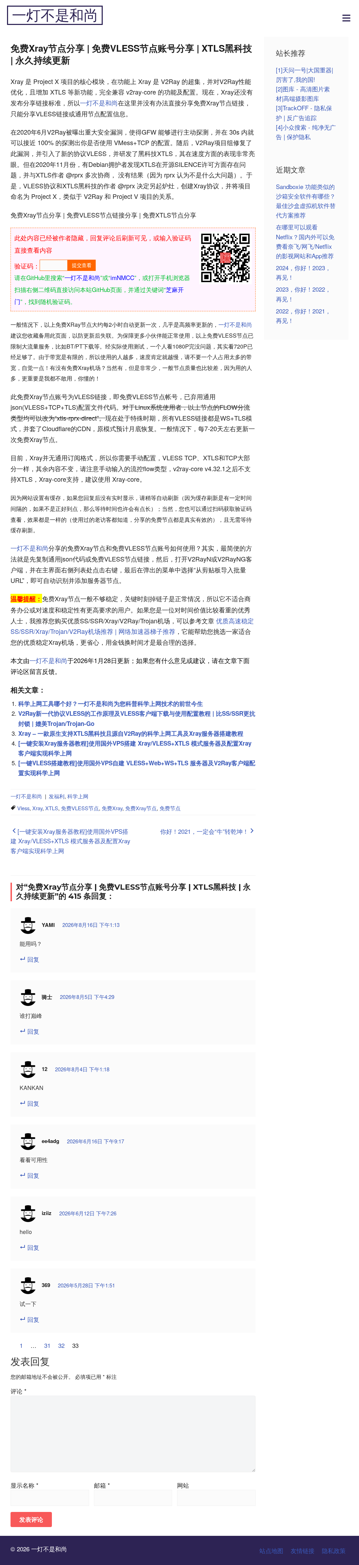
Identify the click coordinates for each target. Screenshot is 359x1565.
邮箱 (102, 1485)
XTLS (51, 808)
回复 (33, 959)
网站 (183, 1485)
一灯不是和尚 (55, 15)
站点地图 (271, 1550)
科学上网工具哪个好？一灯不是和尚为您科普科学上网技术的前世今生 (110, 703)
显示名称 (25, 1485)
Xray (37, 808)
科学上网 (77, 796)
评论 (19, 1391)
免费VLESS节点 (80, 808)
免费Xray (112, 808)
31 (47, 1345)
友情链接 (302, 1550)
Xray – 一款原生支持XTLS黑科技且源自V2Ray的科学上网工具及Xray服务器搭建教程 (130, 733)
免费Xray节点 (141, 808)
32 (61, 1345)
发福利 (57, 796)
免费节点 (170, 808)
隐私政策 (334, 1550)
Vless (23, 808)
